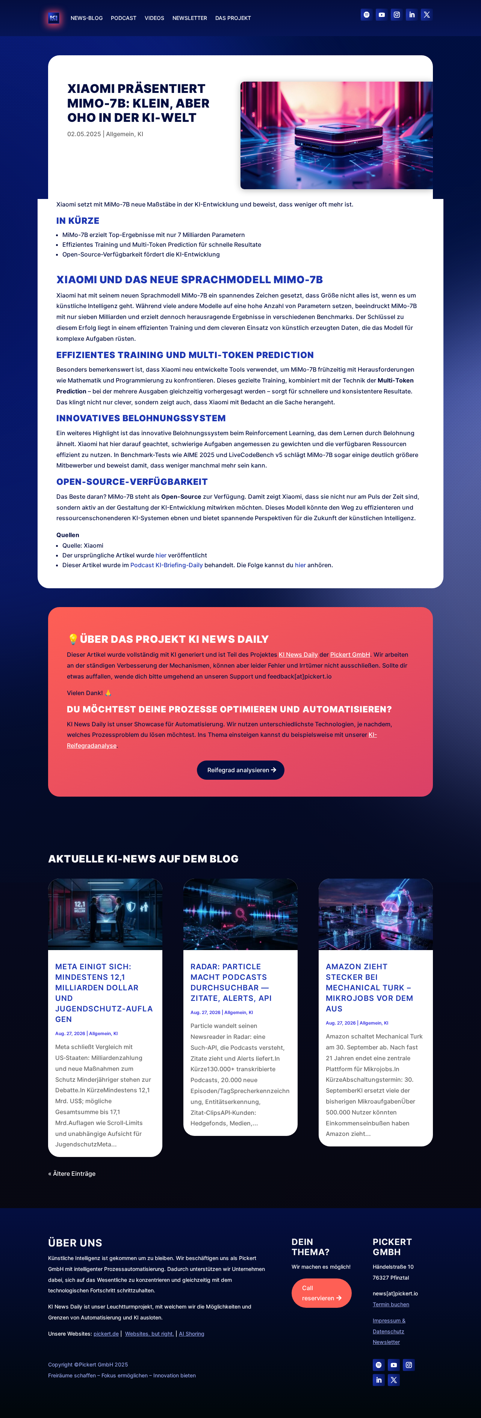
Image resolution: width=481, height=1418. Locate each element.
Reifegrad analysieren (238, 770)
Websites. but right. (149, 1333)
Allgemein (120, 134)
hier (161, 555)
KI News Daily (298, 654)
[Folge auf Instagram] (397, 15)
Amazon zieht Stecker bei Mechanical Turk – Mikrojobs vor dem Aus (369, 987)
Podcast (123, 18)
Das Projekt (233, 18)
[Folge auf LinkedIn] (412, 15)
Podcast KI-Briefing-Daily (166, 565)
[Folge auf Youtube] (382, 15)
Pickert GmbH (350, 654)
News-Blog (87, 18)
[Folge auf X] (427, 15)
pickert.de (106, 1333)
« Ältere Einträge (71, 1173)
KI (140, 134)
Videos (154, 18)
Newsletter (189, 18)
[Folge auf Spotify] (367, 15)
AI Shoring (191, 1333)
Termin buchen (391, 1304)
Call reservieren (318, 1293)
